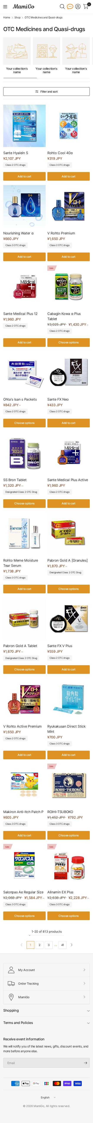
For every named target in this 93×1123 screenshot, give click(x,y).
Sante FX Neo (58, 399)
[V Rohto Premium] (68, 206)
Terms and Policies (18, 1022)
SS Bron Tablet (15, 480)
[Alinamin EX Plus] (68, 865)
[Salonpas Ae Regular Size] (24, 865)
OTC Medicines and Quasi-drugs (43, 17)
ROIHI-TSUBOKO (60, 812)
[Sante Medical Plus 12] (24, 286)
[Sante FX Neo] (68, 372)
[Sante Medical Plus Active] (68, 453)
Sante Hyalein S (15, 153)
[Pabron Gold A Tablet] (24, 619)
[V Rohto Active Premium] (24, 699)
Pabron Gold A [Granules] (67, 560)
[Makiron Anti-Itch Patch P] (24, 785)
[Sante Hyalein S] (24, 126)
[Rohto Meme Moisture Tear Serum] (24, 533)
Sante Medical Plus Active (67, 480)
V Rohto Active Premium (22, 726)
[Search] (62, 6)
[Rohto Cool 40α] (68, 126)
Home (6, 17)
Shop (17, 17)
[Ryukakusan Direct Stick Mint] (68, 699)
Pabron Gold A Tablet (20, 646)
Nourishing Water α (18, 233)
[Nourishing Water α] (24, 206)
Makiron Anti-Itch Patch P (23, 812)
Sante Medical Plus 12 (20, 313)
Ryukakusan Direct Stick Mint (66, 729)
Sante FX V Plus (59, 646)
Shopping (11, 1010)
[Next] (71, 945)
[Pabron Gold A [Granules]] (68, 533)
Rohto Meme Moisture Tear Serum (20, 563)
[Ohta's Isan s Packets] (24, 372)
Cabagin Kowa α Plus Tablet (64, 316)
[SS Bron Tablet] (24, 453)
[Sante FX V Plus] (68, 619)
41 (62, 945)
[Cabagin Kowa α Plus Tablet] (68, 286)
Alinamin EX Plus (60, 892)
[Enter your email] (85, 1063)
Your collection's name (17, 70)
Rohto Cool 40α (60, 153)
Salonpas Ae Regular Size (23, 892)
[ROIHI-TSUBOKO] (68, 785)
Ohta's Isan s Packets (20, 399)
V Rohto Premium (61, 233)
